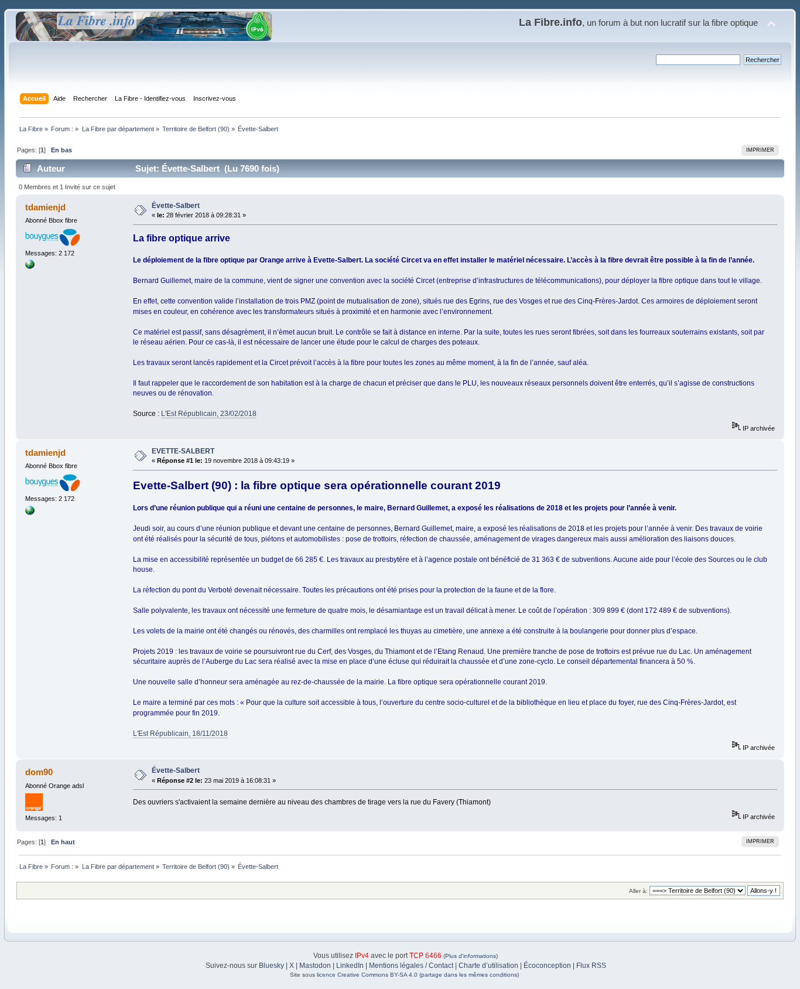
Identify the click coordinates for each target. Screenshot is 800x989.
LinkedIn (350, 965)
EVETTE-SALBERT (183, 451)
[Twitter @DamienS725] (30, 266)
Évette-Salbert (176, 206)
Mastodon (315, 965)
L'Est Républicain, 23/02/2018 (209, 414)
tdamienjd (45, 207)
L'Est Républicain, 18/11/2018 (180, 733)
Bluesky (271, 965)
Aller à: (638, 891)
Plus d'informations (470, 956)
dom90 (39, 772)
